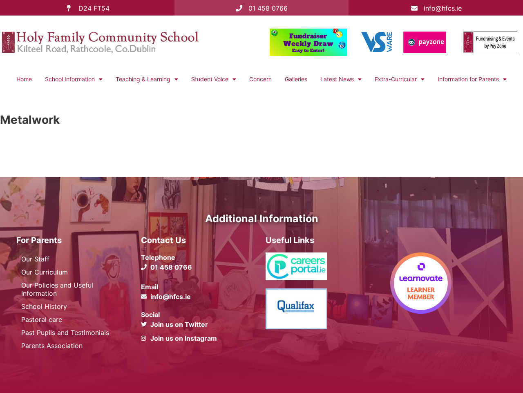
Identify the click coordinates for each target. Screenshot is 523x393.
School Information (70, 79)
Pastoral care (41, 319)
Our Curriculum (44, 272)
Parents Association (52, 346)
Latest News (337, 79)
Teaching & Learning (143, 79)
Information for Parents (468, 79)
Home (24, 79)
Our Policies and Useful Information (57, 289)
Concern (260, 79)
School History (44, 306)
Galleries (296, 79)
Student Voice (209, 79)
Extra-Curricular (396, 79)
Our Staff (35, 259)
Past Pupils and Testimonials (65, 332)
